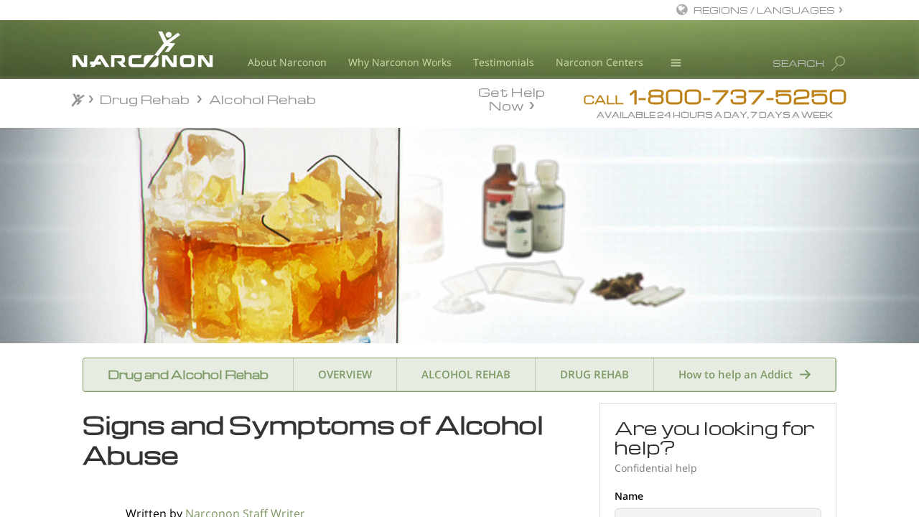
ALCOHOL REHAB (465, 374)
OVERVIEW (345, 374)
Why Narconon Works (400, 62)
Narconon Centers (599, 62)
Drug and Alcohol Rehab (188, 374)
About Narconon (287, 62)
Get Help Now (511, 97)
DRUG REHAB (594, 374)
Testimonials (503, 62)
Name (629, 496)
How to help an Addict (735, 374)
